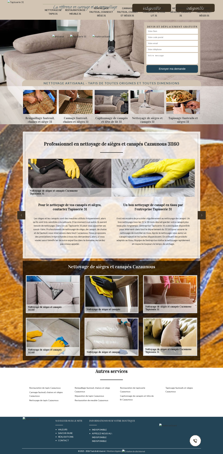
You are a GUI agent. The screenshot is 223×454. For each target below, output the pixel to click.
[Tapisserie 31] (16, 1)
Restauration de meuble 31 (75, 12)
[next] (202, 215)
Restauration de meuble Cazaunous (91, 400)
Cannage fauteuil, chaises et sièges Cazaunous (46, 394)
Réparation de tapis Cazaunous (89, 396)
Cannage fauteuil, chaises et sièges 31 (127, 12)
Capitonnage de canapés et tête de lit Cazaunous (137, 398)
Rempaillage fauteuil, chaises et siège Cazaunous (92, 390)
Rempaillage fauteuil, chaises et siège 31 (101, 12)
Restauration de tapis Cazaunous (45, 388)
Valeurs (62, 429)
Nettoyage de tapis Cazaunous (44, 400)
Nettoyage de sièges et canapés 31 (180, 12)
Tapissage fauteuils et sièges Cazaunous (179, 390)
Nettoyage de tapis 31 (53, 12)
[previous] (21, 215)
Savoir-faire (65, 433)
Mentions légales (114, 451)
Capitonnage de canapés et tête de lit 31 (154, 12)
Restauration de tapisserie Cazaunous (132, 390)
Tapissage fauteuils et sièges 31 (204, 12)
